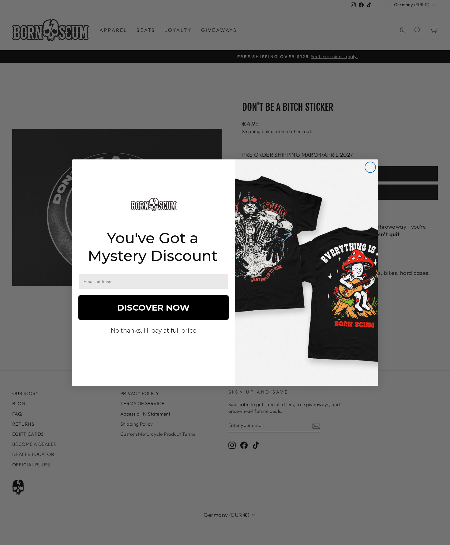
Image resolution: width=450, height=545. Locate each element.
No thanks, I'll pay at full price (154, 330)
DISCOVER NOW (153, 307)
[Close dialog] (370, 167)
